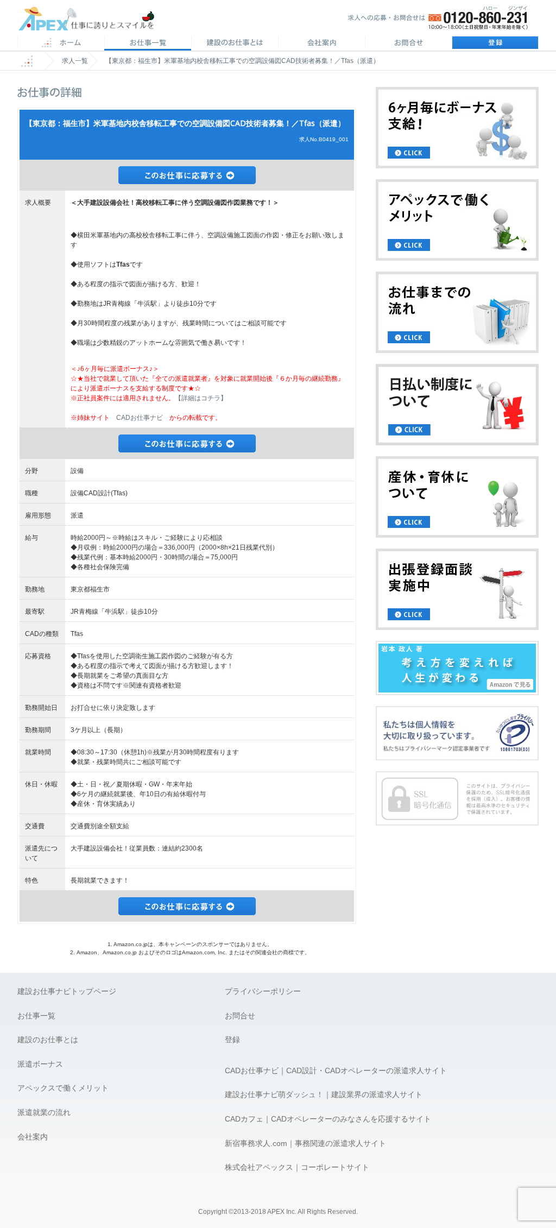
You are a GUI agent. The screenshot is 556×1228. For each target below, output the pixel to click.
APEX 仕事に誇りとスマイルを (93, 20)
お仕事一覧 (36, 1015)
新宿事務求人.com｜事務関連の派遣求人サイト (305, 1143)
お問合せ (408, 43)
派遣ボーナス (40, 1064)
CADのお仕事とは (234, 43)
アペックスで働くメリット (63, 1088)
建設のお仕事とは (47, 1039)
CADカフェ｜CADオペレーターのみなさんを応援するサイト (328, 1118)
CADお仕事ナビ (139, 417)
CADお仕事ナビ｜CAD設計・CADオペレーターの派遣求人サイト (336, 1070)
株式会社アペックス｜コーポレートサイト (297, 1167)
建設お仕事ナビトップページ (66, 991)
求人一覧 (75, 61)
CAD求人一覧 (147, 43)
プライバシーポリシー (263, 991)
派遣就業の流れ (44, 1112)
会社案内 (321, 43)
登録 (495, 43)
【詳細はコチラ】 (201, 398)
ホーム (60, 43)
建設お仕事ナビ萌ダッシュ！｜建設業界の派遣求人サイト (323, 1094)
